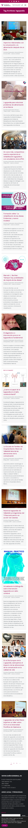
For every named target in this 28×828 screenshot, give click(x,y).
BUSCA (4, 812)
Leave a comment (15, 53)
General (17, 52)
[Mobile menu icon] (25, 5)
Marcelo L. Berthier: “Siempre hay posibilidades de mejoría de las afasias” (13, 277)
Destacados (11, 52)
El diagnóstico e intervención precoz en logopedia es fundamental (13, 335)
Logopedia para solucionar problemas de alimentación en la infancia (13, 104)
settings (19, 822)
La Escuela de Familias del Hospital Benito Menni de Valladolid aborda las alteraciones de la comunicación (13, 451)
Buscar (23, 815)
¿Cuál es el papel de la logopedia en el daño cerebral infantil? (12, 392)
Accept (4, 825)
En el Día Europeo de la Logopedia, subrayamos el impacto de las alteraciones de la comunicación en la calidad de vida (14, 665)
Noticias (21, 52)
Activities (6, 52)
